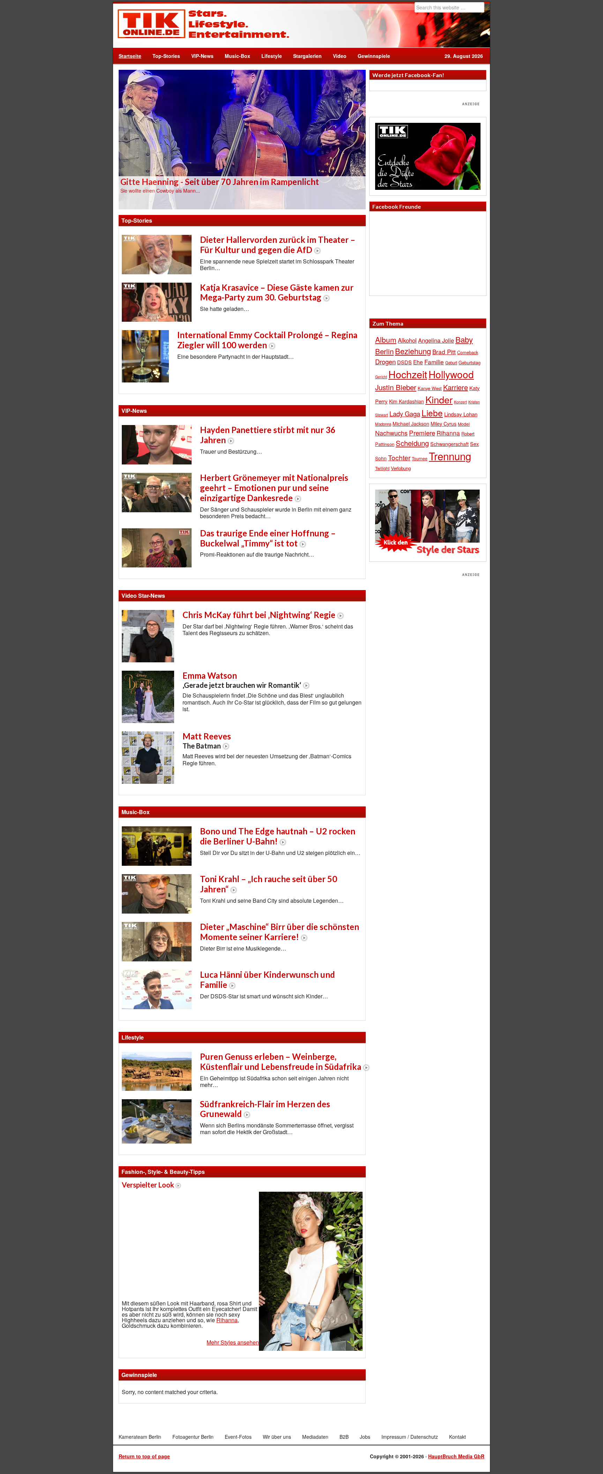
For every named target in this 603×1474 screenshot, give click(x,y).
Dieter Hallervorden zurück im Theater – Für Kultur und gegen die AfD (277, 244)
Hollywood (451, 374)
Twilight (382, 468)
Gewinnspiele (374, 55)
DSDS (404, 362)
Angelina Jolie (436, 340)
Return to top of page (144, 1456)
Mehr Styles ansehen (233, 1342)
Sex (474, 443)
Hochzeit (407, 374)
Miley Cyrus (443, 423)
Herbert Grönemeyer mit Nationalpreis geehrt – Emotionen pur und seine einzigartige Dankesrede (274, 487)
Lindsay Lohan (460, 414)
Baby (464, 339)
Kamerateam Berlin (140, 1436)
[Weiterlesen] (242, 139)
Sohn (381, 458)
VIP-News (202, 55)
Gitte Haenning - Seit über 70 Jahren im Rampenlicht (219, 182)
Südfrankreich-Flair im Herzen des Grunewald (265, 1109)
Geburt (451, 362)
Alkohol (407, 340)
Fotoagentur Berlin (193, 1436)
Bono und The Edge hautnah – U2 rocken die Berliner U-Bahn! (277, 836)
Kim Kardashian (406, 401)
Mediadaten (315, 1436)
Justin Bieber (395, 387)
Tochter (399, 457)
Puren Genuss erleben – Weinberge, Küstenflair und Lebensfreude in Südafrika (280, 1061)
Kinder (439, 399)
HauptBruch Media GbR (456, 1456)
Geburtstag (470, 362)
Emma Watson (242, 679)
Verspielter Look (148, 1185)
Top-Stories (166, 55)
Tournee (419, 458)
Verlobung (401, 468)
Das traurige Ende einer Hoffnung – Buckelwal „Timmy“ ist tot (268, 538)
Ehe (418, 362)
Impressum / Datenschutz (409, 1436)
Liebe (432, 413)
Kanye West (430, 388)
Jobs (365, 1436)
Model (464, 424)
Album (385, 339)
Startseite (130, 55)
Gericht (381, 376)
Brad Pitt (444, 351)
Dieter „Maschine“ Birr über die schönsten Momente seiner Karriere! (279, 932)
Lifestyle (269, 55)
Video (337, 55)
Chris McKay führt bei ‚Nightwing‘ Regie (259, 615)
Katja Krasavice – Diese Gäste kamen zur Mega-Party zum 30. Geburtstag (276, 292)
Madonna (383, 424)
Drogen (385, 361)
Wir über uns (277, 1436)
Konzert (460, 401)
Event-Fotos (238, 1436)
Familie (434, 361)
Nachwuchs (391, 433)
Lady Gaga (404, 413)
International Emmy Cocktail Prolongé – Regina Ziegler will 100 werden (267, 340)
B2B (344, 1436)
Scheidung (412, 443)
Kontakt (457, 1436)
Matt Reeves (207, 740)
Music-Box (234, 55)
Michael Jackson (411, 423)
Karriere (455, 387)
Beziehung (413, 350)
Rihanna (227, 1320)
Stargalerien (307, 55)
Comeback (467, 352)
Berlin (384, 351)
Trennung (450, 455)
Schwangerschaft (449, 443)
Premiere (422, 432)
